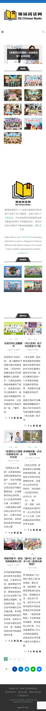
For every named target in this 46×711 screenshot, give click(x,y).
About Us (13, 688)
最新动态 (23, 316)
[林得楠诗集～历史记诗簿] (32, 436)
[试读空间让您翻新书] (13, 328)
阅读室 (23, 69)
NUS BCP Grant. (27, 702)
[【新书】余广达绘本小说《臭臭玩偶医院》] (32, 543)
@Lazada (22, 691)
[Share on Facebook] (9, 417)
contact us (23, 253)
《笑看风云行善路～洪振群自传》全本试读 (13, 454)
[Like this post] (6, 417)
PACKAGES (26, 237)
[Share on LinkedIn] (12, 417)
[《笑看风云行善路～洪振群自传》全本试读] (13, 436)
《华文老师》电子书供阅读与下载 (32, 344)
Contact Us (23, 695)
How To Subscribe (28, 688)
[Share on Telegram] (15, 417)
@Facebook (35, 691)
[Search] (43, 32)
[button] (7, 54)
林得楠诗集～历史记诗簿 (32, 453)
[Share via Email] (21, 417)
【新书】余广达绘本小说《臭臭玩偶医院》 (32, 561)
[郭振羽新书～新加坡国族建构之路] (13, 543)
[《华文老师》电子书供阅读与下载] (32, 328)
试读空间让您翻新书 (13, 344)
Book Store (10, 691)
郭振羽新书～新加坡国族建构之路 (13, 560)
